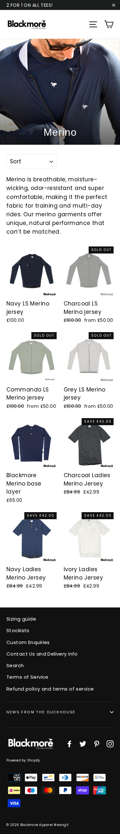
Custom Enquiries (28, 642)
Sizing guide (21, 618)
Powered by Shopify (23, 760)
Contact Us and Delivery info (42, 653)
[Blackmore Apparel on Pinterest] (96, 743)
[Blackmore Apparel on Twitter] (82, 743)
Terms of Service (27, 677)
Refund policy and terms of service (50, 688)
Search (15, 665)
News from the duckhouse (41, 712)
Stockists (17, 630)
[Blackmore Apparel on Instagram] (110, 743)
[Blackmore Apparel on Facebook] (69, 743)
